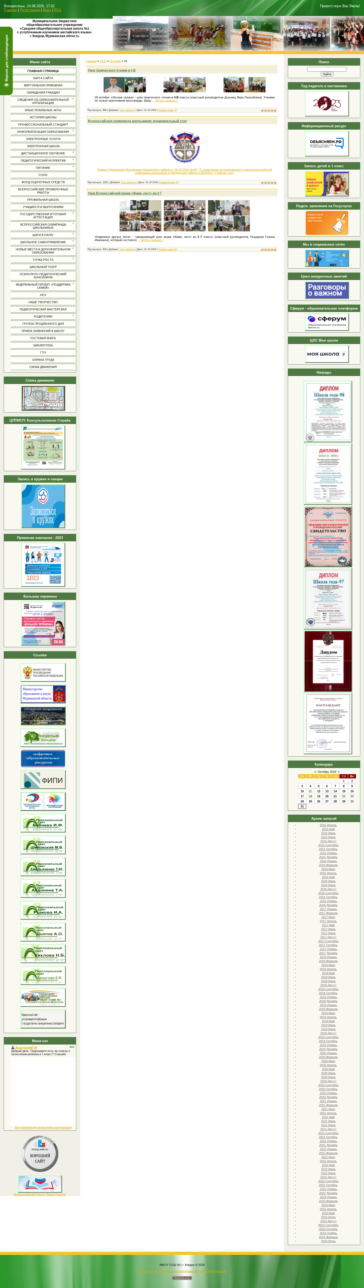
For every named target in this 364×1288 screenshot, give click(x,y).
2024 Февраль (328, 1237)
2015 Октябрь (328, 849)
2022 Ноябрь (328, 1189)
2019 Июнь (328, 1025)
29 (343, 801)
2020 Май (328, 1069)
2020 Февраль (328, 1057)
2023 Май (328, 1213)
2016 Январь (328, 861)
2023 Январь (328, 1197)
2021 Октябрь (328, 1137)
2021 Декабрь (328, 1145)
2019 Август (328, 1033)
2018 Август (328, 985)
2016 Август (328, 889)
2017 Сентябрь (328, 941)
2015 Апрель (328, 825)
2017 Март (328, 917)
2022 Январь (328, 1149)
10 (302, 791)
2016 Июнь (328, 881)
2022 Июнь (328, 1169)
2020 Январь (328, 1053)
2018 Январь (328, 957)
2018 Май (328, 973)
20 (327, 796)
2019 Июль (328, 1029)
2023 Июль (328, 1217)
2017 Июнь (328, 929)
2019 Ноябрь (328, 1045)
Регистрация (30, 10)
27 (327, 801)
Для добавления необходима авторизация (43, 1127)
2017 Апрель (328, 921)
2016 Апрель (328, 873)
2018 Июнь (328, 977)
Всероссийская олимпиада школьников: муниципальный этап (137, 121)
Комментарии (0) (168, 110)
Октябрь (115, 61)
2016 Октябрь (328, 897)
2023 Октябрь (328, 1229)
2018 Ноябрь (328, 997)
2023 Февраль (328, 1201)
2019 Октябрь (328, 1041)
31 (302, 806)
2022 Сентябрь (328, 1181)
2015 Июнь (328, 833)
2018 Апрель (328, 969)
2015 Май (328, 829)
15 (343, 791)
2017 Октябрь (328, 945)
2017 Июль (328, 933)
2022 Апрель (328, 1161)
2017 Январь (328, 909)
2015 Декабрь (328, 857)
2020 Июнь (328, 1073)
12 (318, 791)
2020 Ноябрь (328, 1093)
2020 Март (328, 1061)
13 (327, 791)
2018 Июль (328, 981)
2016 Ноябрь (328, 901)
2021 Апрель (328, 1113)
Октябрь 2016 (327, 771)
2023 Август (328, 1221)
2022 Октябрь (328, 1185)
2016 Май (328, 877)
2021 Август (328, 1129)
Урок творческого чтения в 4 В (112, 70)
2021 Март (328, 1109)
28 (335, 801)
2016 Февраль (328, 865)
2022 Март (328, 1157)
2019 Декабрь (328, 1049)
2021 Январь (328, 1101)
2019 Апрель (328, 1017)
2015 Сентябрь (328, 845)
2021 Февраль (328, 1105)
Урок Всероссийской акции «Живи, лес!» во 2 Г (125, 193)
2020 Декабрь (328, 1097)
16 (352, 791)
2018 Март (328, 965)
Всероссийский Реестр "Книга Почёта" (40, 1194)
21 (335, 796)
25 (310, 801)
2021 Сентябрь (328, 1133)
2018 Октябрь (328, 993)
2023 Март (328, 1205)
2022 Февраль (328, 1153)
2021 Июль (328, 1125)
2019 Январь (328, 1005)
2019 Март (328, 1013)
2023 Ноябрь (328, 1233)
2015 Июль (328, 837)
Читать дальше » (166, 100)
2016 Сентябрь (328, 893)
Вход (47, 10)
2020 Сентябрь (328, 1085)
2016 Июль (328, 885)
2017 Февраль (328, 913)
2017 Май (328, 925)
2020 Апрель (328, 1065)
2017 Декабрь (328, 953)
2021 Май (328, 1117)
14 (335, 791)
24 (302, 801)
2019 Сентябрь (328, 1037)
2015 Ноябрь (328, 853)
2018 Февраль (328, 961)
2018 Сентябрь (328, 989)
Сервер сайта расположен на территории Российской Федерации (182, 1271)
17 (302, 796)
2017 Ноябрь (328, 949)
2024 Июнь (328, 1241)
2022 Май (328, 1165)
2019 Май (328, 1021)
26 (318, 801)
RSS (57, 10)
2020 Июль (328, 1077)
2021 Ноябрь (328, 1141)
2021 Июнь (328, 1121)
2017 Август (328, 937)
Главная (10, 10)
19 (318, 796)
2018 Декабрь (328, 1001)
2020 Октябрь (328, 1089)
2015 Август (328, 841)
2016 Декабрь (328, 905)
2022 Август (328, 1177)
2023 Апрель (328, 1209)
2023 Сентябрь (328, 1225)
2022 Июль (328, 1173)
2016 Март (328, 869)
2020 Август (328, 1081)
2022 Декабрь (328, 1193)
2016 (103, 61)
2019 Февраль (328, 1009)
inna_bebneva (127, 110)
